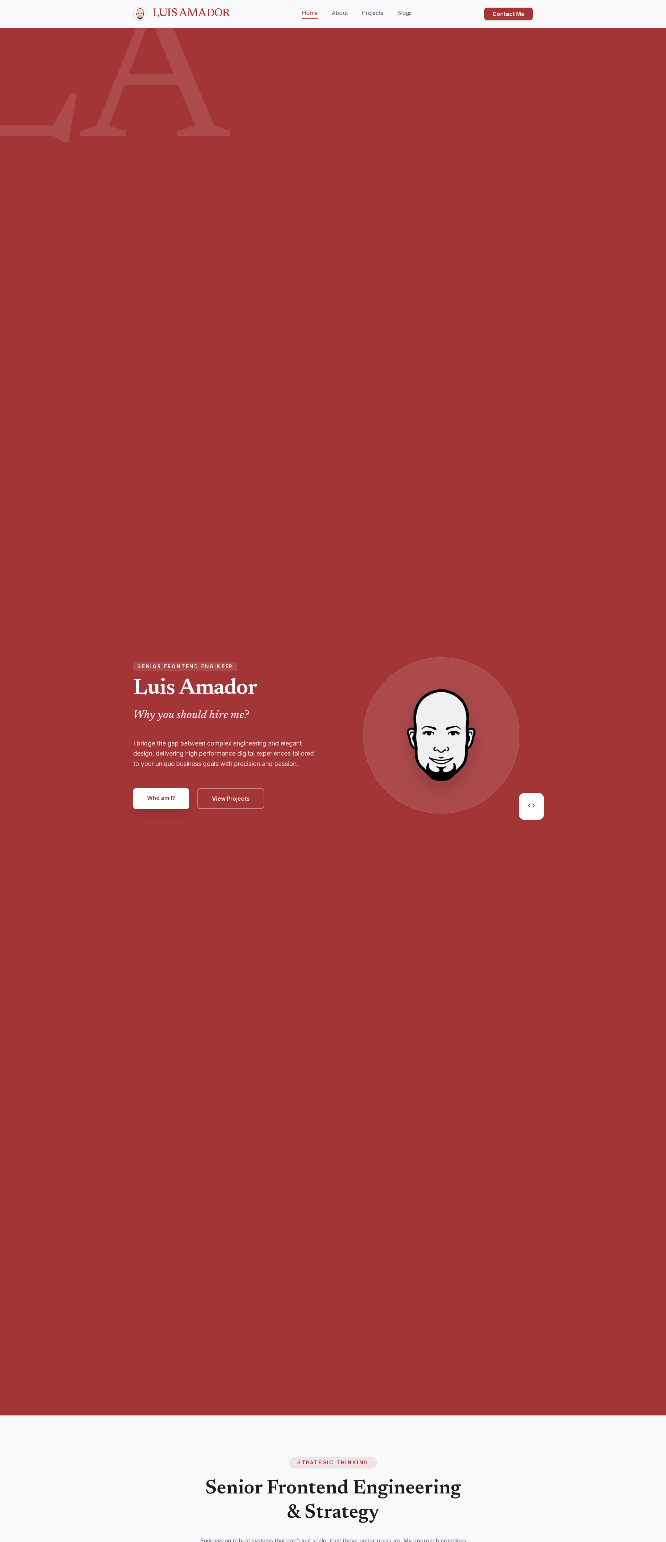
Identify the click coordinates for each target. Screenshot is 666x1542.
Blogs (404, 12)
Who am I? (161, 797)
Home (310, 12)
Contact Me (508, 13)
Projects (372, 12)
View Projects (231, 798)
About (340, 12)
